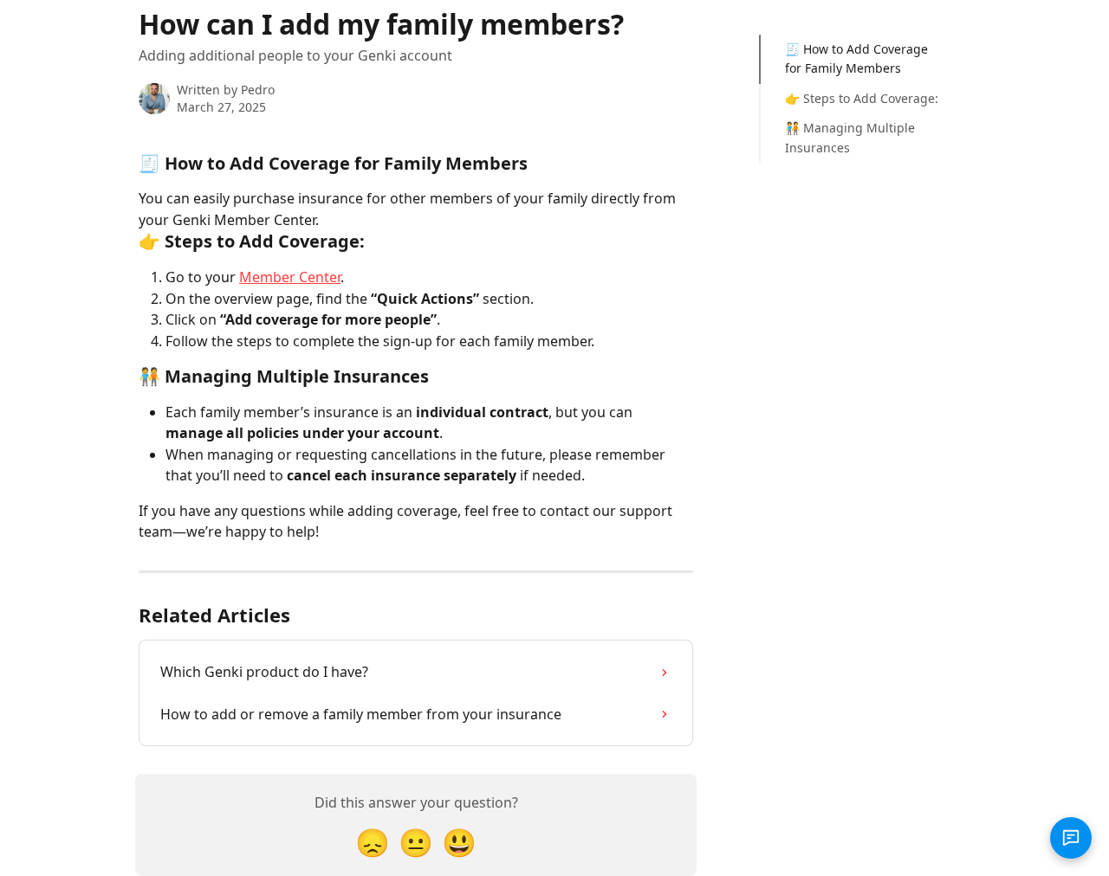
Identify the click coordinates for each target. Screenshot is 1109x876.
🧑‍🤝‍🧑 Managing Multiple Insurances (850, 137)
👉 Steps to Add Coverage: (861, 98)
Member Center (289, 277)
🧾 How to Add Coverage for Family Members (856, 58)
